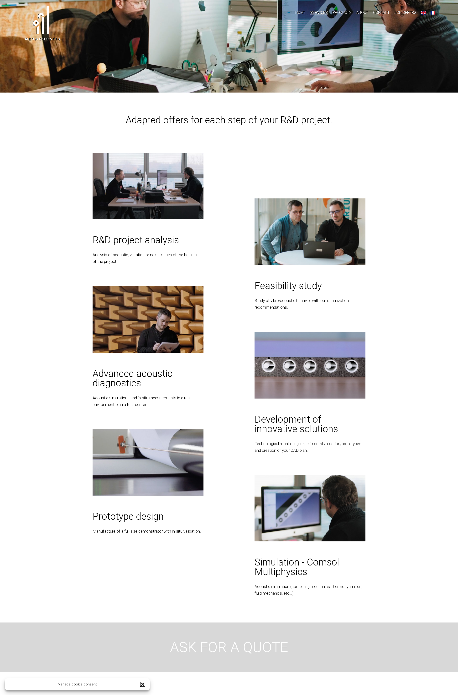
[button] (142, 684)
